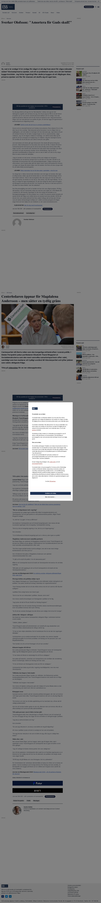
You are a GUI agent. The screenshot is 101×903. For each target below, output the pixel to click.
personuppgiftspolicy (37, 463)
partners (34, 430)
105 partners (52, 481)
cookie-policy (52, 462)
